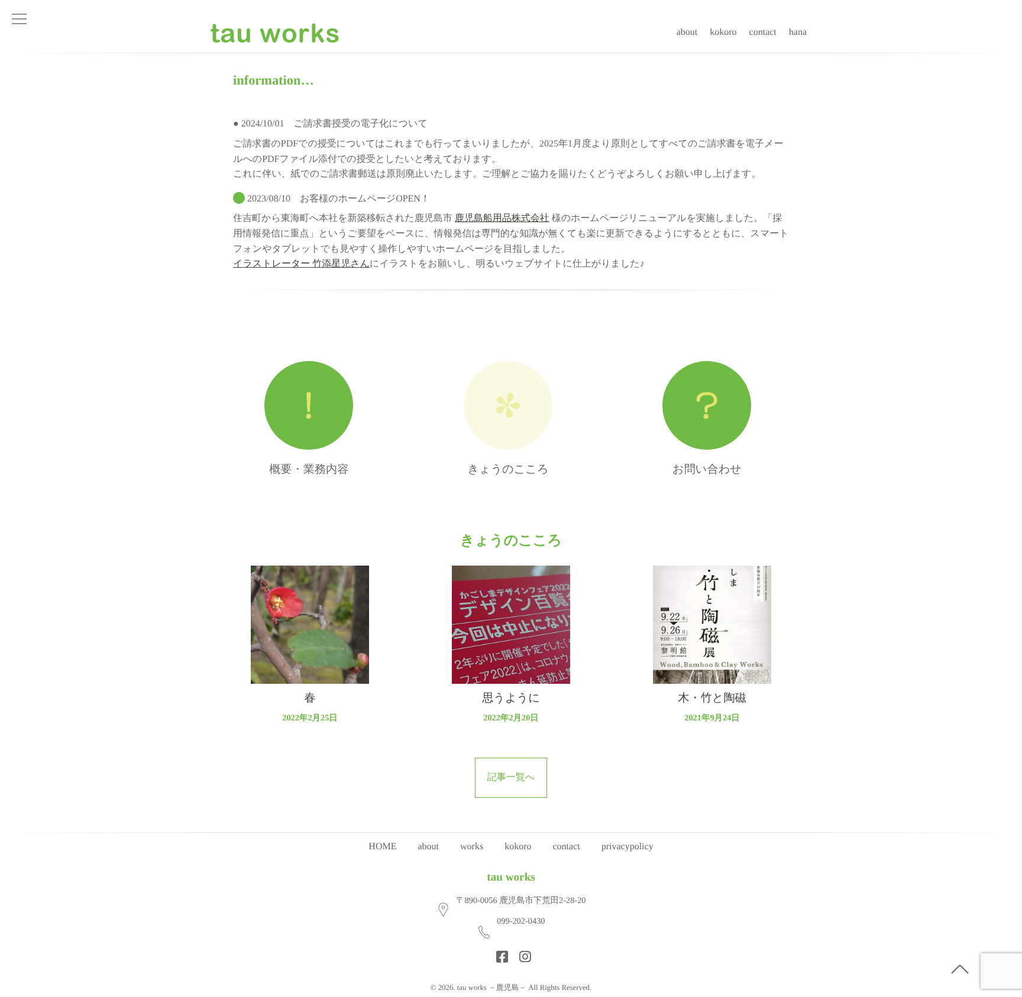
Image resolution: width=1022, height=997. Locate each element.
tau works (511, 877)
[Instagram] (522, 953)
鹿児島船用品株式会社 (502, 218)
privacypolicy (627, 847)
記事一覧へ (511, 777)
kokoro (723, 32)
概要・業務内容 (308, 469)
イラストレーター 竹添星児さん (301, 264)
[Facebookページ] (498, 953)
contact (763, 32)
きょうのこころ (507, 469)
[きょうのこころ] (508, 405)
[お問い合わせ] (707, 405)
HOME (382, 847)
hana (798, 32)
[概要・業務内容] (309, 405)
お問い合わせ (707, 469)
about (687, 32)
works (471, 847)
